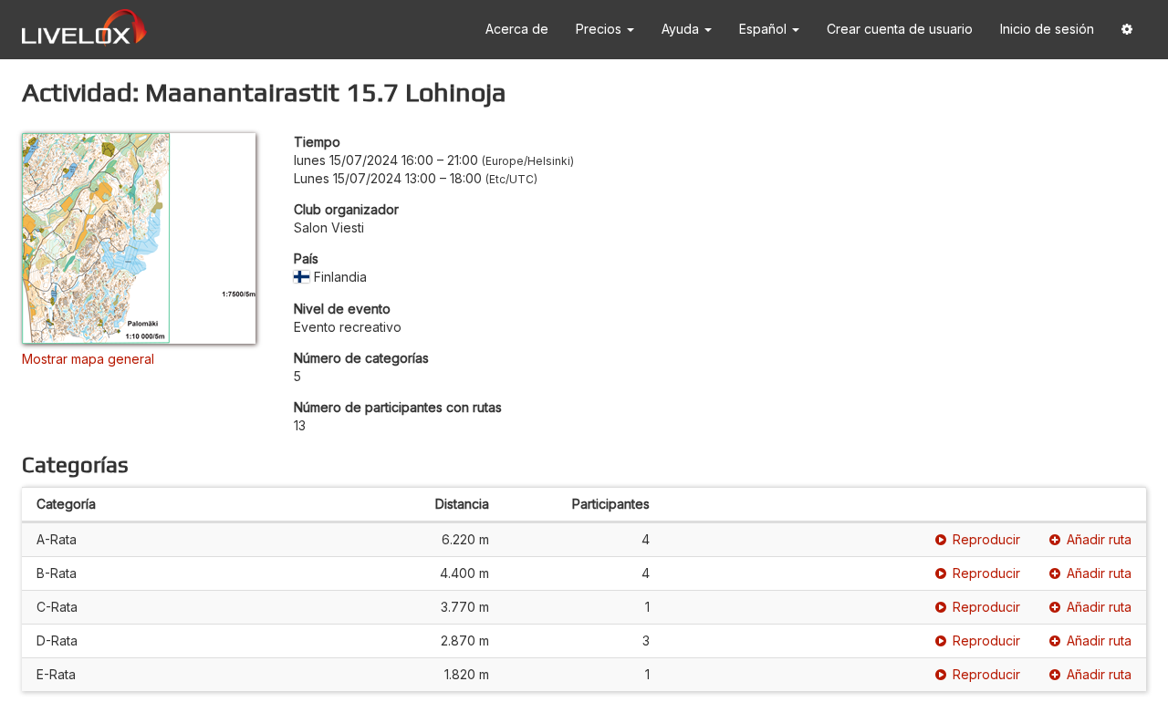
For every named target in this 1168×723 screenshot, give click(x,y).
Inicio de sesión (1047, 28)
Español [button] (764, 28)
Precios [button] (600, 28)
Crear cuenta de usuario (900, 28)
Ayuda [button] (682, 28)
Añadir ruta (1099, 539)
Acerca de (516, 28)
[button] (1127, 29)
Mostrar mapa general (88, 359)
